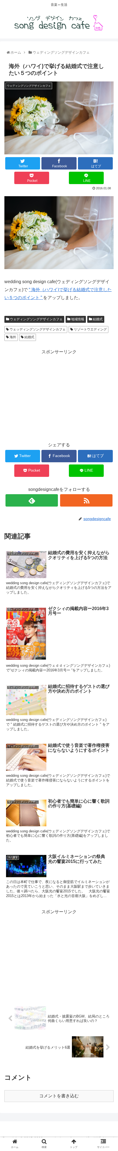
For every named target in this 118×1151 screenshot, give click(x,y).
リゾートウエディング (90, 329)
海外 (12, 337)
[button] (107, 717)
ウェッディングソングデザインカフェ (37, 329)
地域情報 (77, 319)
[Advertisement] (59, 394)
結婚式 (97, 319)
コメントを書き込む (59, 1095)
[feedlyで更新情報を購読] (31, 500)
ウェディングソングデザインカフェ (36, 319)
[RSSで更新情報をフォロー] (86, 500)
